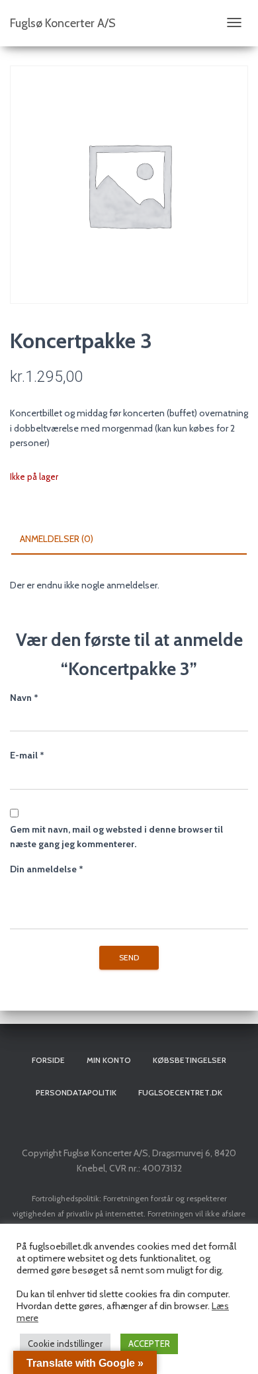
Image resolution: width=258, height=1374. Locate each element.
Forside (48, 1060)
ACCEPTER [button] (149, 1343)
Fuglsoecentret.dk (180, 1092)
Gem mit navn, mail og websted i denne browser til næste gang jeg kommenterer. (116, 836)
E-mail (27, 755)
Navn (24, 698)
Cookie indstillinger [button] (65, 1343)
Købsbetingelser (189, 1060)
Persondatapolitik (76, 1092)
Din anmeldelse (46, 869)
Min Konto (109, 1060)
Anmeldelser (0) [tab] (56, 539)
